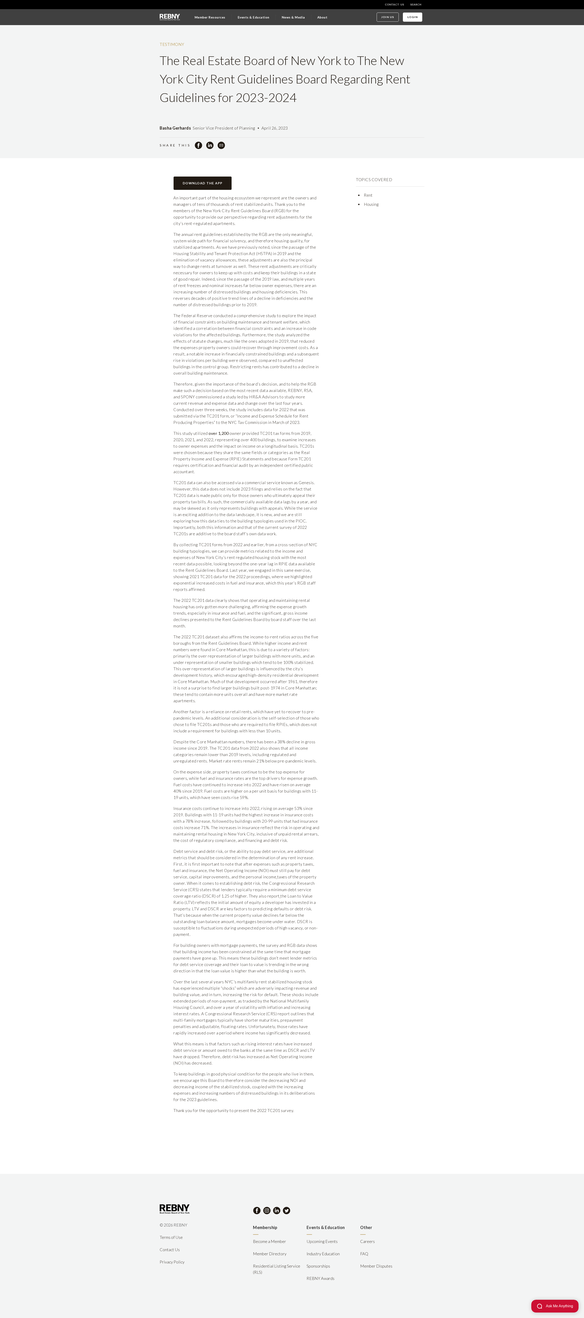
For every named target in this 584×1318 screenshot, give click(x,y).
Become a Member (269, 1241)
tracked (250, 1000)
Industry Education (323, 1253)
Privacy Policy (172, 1261)
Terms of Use (171, 1237)
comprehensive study (256, 315)
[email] (221, 145)
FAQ (364, 1253)
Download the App (203, 183)
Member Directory (270, 1253)
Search (415, 4)
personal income (261, 876)
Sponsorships (318, 1265)
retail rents (240, 711)
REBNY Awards (320, 1278)
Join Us (387, 17)
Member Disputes (376, 1265)
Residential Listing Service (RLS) (276, 1269)
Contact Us (394, 4)
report (273, 895)
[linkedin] (210, 145)
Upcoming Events (322, 1241)
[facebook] (198, 145)
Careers (367, 1241)
